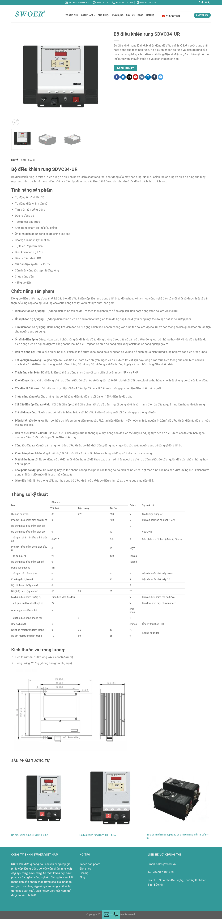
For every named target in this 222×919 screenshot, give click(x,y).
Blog (82, 877)
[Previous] (17, 77)
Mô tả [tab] (14, 160)
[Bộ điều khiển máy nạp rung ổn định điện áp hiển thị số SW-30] (179, 799)
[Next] (102, 77)
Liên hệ (150, 15)
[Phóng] (15, 122)
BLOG (140, 15)
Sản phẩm (87, 15)
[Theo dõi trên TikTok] (202, 2)
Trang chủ (72, 15)
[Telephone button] (115, 914)
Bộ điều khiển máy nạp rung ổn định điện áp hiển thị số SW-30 (178, 836)
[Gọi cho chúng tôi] (209, 2)
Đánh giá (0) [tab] (28, 160)
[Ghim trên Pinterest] (135, 77)
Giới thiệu (104, 15)
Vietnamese (172, 15)
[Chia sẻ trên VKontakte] (142, 77)
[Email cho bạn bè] (129, 77)
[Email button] (106, 914)
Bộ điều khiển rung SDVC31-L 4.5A (29, 835)
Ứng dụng (118, 15)
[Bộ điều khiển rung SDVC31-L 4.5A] (43, 799)
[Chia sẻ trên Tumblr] (154, 77)
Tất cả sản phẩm (89, 864)
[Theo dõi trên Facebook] (199, 2)
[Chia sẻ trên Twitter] (123, 77)
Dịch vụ (130, 15)
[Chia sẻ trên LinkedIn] (148, 77)
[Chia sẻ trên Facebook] (117, 77)
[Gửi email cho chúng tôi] (206, 2)
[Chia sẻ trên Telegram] (160, 77)
